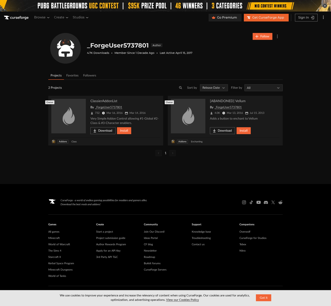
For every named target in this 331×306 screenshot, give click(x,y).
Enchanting (196, 141)
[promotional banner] (165, 5)
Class (74, 141)
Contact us (198, 244)
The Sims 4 (54, 250)
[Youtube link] (258, 202)
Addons (63, 141)
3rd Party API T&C (107, 257)
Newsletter (150, 250)
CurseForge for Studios (252, 238)
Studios (78, 17)
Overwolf (244, 232)
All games (53, 232)
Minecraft (54, 238)
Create (59, 17)
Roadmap (149, 257)
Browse (40, 17)
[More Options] (277, 36)
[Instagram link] (244, 202)
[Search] (180, 87)
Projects (56, 75)
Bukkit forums (152, 263)
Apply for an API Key (108, 250)
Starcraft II (54, 257)
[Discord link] (266, 202)
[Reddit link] (280, 202)
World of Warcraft (59, 244)
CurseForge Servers (155, 269)
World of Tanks (57, 276)
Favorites (72, 75)
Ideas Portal (151, 238)
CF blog (148, 244)
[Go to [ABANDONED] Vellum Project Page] (225, 120)
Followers (89, 75)
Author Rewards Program (111, 244)
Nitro (242, 250)
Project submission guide (110, 238)
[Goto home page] (16, 18)
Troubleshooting (201, 238)
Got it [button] (264, 297)
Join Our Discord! (154, 232)
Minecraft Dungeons (60, 269)
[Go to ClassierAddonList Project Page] (105, 120)
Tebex (242, 244)
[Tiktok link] (251, 202)
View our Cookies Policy (182, 299)
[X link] (273, 202)
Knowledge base (201, 232)
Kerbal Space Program (61, 263)
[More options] (323, 17)
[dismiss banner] (325, 5)
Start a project (104, 232)
